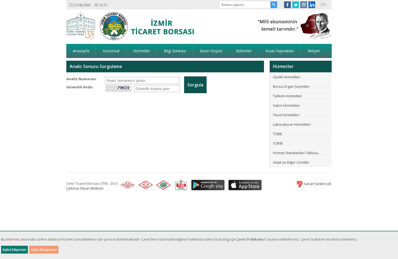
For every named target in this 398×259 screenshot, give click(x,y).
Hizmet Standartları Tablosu (296, 152)
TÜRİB (278, 143)
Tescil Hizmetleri (286, 114)
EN (323, 5)
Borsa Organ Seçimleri (291, 86)
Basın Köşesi (211, 50)
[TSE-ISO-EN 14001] (162, 185)
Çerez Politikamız (251, 239)
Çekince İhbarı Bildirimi (84, 188)
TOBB (277, 133)
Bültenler (244, 50)
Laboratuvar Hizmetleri (292, 124)
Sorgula (195, 85)
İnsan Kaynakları (280, 50)
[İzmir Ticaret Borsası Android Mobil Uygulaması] (207, 185)
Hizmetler (141, 50)
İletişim (314, 50)
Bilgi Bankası (175, 50)
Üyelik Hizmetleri (286, 77)
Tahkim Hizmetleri (287, 95)
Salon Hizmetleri (286, 105)
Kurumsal (111, 50)
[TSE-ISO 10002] (145, 185)
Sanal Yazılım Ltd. (317, 183)
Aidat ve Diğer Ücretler (291, 162)
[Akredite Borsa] (179, 185)
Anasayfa (81, 50)
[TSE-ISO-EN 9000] (127, 185)
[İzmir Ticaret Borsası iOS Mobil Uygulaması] (244, 185)
